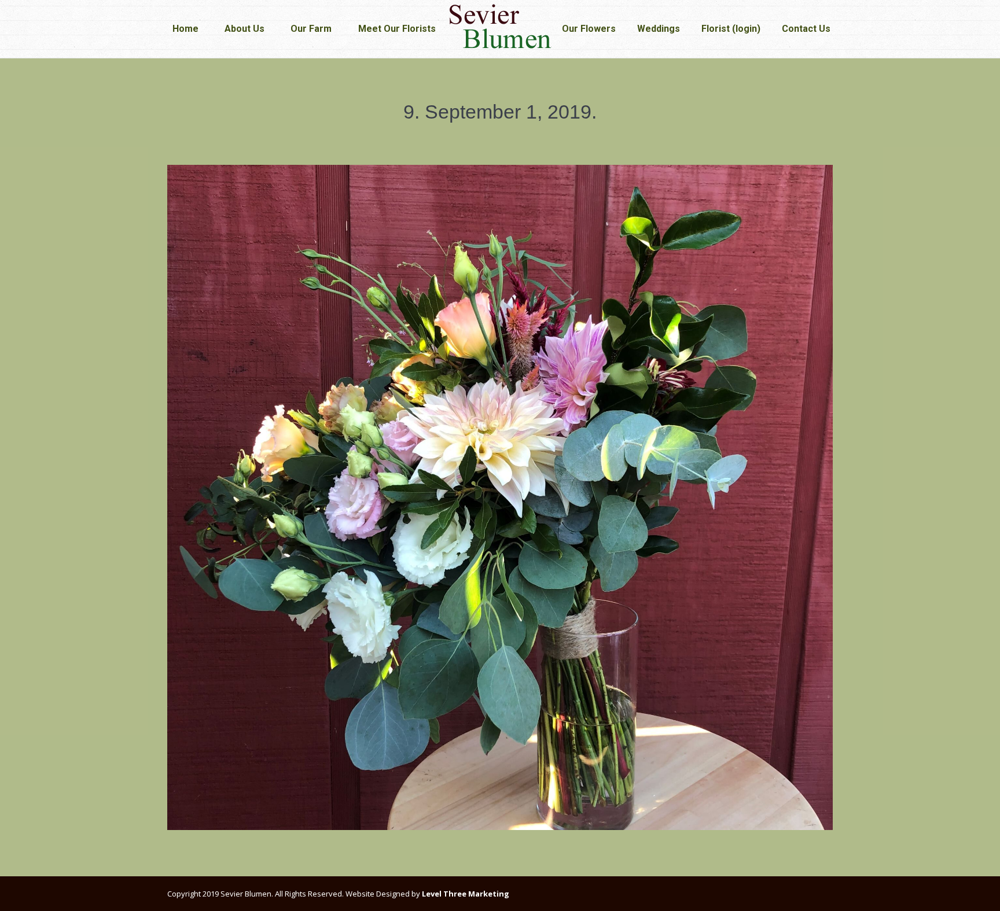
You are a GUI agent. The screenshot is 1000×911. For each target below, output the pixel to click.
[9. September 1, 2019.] (500, 497)
